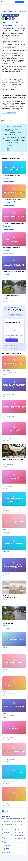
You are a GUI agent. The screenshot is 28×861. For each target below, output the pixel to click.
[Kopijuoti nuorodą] (13, 18)
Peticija (4, 22)
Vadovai (4, 830)
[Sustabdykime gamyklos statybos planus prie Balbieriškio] (14, 243)
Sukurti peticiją (13, 340)
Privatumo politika (18, 25)
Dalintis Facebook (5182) (11, 15)
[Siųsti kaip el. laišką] (9, 18)
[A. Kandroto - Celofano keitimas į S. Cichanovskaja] (14, 172)
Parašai (7, 25)
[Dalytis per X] (6, 18)
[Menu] (25, 2)
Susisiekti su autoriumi (8, 120)
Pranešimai (13, 22)
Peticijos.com (5, 2)
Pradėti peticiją (19, 1)
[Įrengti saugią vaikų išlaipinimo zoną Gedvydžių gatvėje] (14, 291)
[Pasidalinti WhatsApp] (2, 18)
